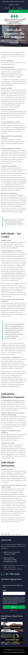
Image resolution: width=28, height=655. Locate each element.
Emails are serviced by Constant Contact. (10, 603)
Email (4, 590)
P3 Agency (14, 652)
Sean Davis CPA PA (9, 649)
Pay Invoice (19, 8)
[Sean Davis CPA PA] (14, 19)
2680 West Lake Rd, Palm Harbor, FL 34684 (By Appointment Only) (10, 559)
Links (13, 8)
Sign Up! (14, 607)
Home (3, 40)
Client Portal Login (14, 11)
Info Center (7, 8)
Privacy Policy (21, 652)
